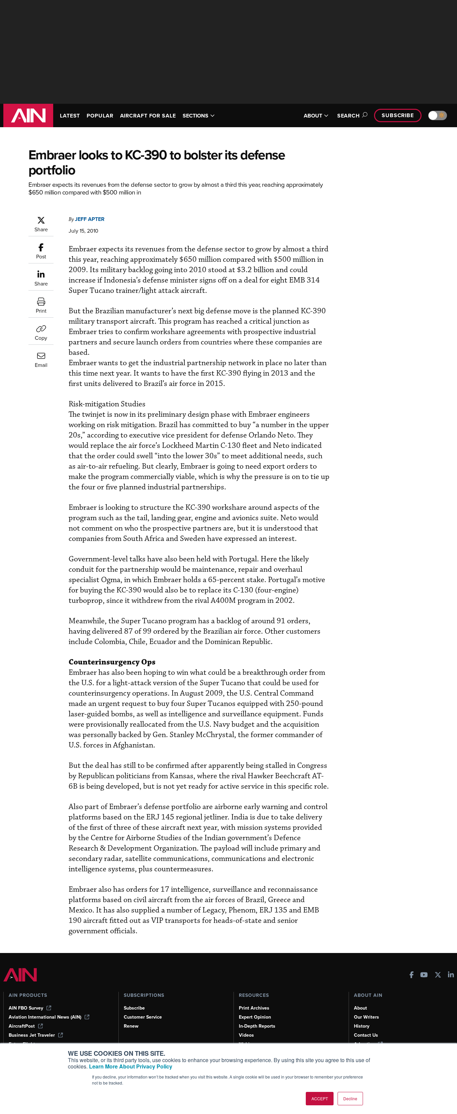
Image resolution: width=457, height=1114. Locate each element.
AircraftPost (22, 1026)
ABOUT (313, 115)
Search (348, 115)
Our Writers (366, 1017)
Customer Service (143, 1017)
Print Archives (254, 1008)
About (360, 1008)
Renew (131, 1026)
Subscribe (398, 115)
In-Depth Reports (257, 1026)
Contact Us (366, 1035)
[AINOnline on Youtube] (424, 975)
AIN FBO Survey (26, 1008)
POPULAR (100, 115)
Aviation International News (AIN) (45, 1017)
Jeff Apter (89, 219)
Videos (246, 1035)
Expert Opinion (255, 1017)
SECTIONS (195, 115)
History (361, 1026)
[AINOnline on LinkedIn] (451, 975)
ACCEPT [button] (319, 1098)
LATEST (70, 115)
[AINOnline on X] (438, 975)
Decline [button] (350, 1098)
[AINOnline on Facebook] (411, 975)
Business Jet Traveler (32, 1035)
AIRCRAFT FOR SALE (148, 115)
